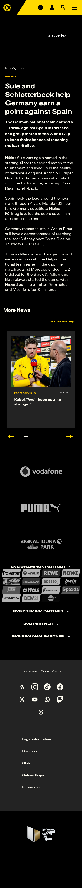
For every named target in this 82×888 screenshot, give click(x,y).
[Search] (63, 8)
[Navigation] (75, 8)
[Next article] (71, 436)
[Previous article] (8, 436)
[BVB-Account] (52, 8)
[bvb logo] (7, 7)
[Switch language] (41, 8)
